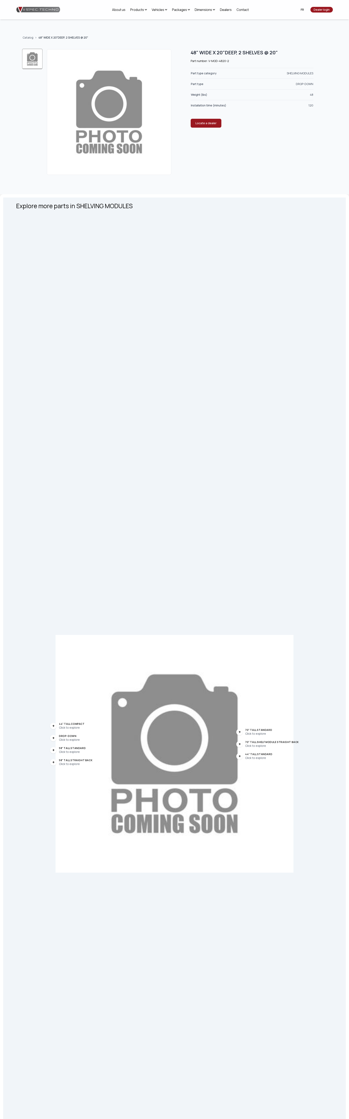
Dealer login (322, 10)
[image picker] (32, 59)
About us (118, 9)
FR (302, 10)
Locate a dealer (206, 123)
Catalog (28, 37)
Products (137, 9)
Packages (179, 9)
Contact (243, 9)
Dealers (226, 9)
